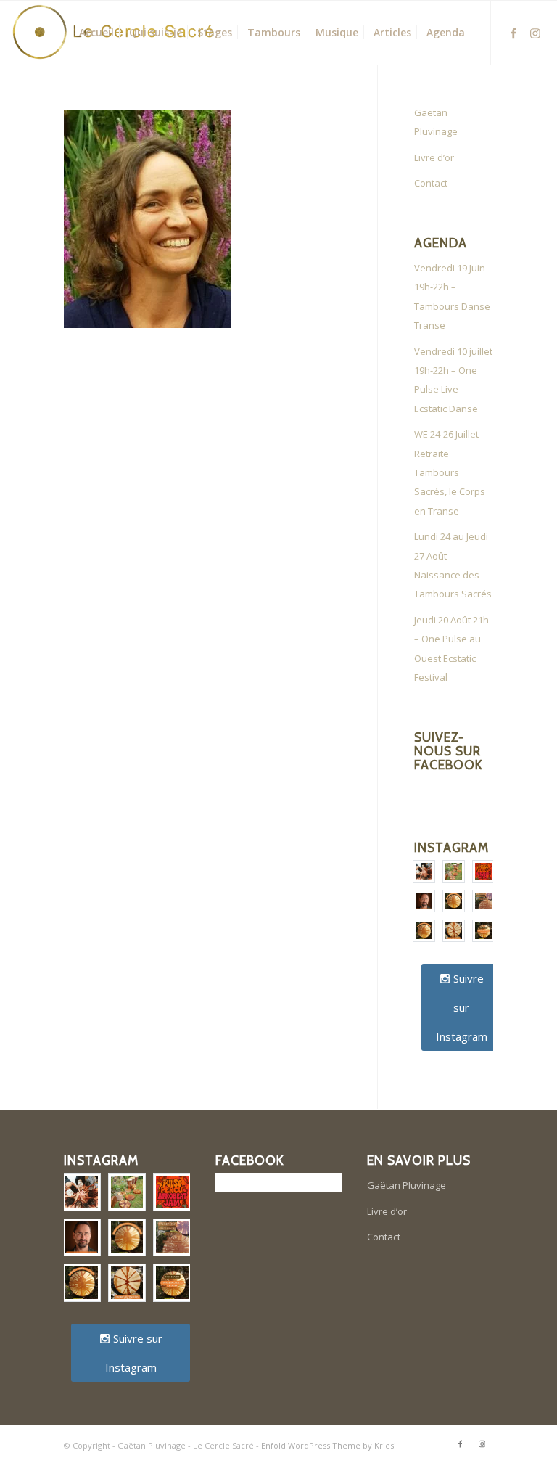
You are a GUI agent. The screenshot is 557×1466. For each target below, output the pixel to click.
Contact (430, 182)
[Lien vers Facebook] (513, 32)
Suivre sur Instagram (461, 1007)
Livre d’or (434, 157)
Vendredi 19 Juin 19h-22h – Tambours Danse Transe (452, 296)
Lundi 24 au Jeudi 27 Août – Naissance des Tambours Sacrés (453, 565)
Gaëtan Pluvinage (436, 122)
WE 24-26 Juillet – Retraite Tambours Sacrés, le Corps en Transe (450, 472)
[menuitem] (96, 33)
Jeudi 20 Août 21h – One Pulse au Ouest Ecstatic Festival (451, 648)
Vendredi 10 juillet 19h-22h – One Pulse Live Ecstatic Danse (453, 380)
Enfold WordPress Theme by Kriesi (328, 1445)
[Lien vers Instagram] (535, 32)
